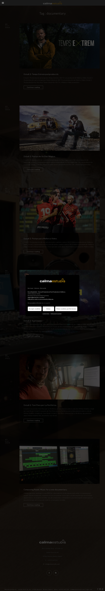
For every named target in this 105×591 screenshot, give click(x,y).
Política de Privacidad (56, 313)
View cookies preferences (66, 309)
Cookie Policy (46, 313)
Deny (48, 309)
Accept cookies (35, 309)
